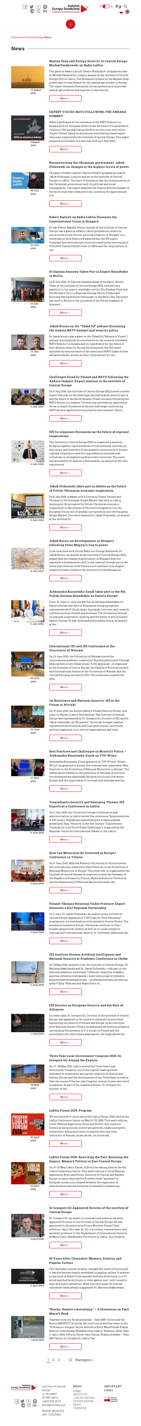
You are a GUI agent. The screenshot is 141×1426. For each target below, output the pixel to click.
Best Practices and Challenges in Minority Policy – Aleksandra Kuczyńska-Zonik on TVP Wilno (87, 753)
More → (65, 98)
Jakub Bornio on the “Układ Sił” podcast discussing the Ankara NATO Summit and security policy (87, 328)
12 (70, 1359)
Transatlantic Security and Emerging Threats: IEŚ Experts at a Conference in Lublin (86, 804)
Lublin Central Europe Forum (84, 1399)
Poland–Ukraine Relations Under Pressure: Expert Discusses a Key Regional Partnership (87, 906)
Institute (80, 1394)
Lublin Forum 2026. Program (70, 1110)
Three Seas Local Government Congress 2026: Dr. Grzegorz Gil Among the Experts (85, 1058)
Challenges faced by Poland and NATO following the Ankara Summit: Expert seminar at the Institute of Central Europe (89, 381)
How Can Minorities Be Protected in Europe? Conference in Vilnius (82, 855)
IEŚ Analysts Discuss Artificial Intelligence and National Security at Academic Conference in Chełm (88, 956)
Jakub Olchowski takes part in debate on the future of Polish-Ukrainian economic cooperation (87, 488)
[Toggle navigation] (70, 24)
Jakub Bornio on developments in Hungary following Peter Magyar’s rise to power (81, 543)
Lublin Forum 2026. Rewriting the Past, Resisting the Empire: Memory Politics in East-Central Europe (88, 1159)
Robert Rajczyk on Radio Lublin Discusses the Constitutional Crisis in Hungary (83, 219)
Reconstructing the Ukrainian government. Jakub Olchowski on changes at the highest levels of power (89, 165)
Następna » (84, 1359)
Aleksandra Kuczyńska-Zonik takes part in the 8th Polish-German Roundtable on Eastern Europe (87, 594)
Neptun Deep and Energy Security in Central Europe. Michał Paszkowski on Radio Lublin (88, 63)
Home (77, 1391)
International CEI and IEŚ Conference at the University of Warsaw (82, 648)
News (77, 1404)
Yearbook (80, 1408)
